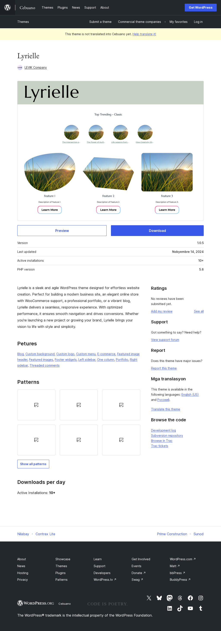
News (21, 566)
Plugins (60, 573)
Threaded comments (45, 365)
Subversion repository (167, 435)
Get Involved (141, 559)
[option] (36, 405)
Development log (163, 430)
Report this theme (164, 368)
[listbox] (78, 422)
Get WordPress (201, 7)
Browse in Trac (161, 440)
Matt (175, 566)
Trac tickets (159, 446)
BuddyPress (180, 579)
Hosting (22, 573)
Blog (20, 354)
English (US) (190, 394)
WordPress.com (183, 559)
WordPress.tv (105, 579)
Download (157, 230)
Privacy (22, 579)
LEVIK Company (36, 67)
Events (136, 566)
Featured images (41, 359)
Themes (23, 22)
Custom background (40, 354)
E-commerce (106, 354)
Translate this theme (165, 409)
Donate (139, 573)
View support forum (165, 339)
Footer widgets (66, 359)
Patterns (61, 579)
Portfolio (122, 359)
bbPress (177, 573)
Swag (137, 579)
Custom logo (65, 354)
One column (105, 359)
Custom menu (86, 354)
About (21, 559)
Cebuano (64, 603)
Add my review (161, 311)
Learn (98, 559)
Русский (163, 399)
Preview (62, 230)
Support (99, 566)
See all (199, 311)
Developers (102, 573)
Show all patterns (33, 464)
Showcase (62, 559)
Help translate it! (144, 34)
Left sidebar (86, 359)
